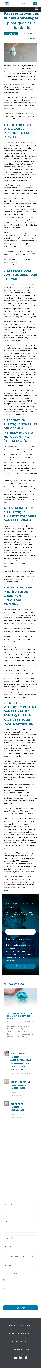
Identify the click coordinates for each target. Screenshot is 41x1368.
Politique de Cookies (20, 1341)
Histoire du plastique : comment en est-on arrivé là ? (20, 1016)
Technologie (11, 34)
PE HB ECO (24, 262)
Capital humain (25, 1326)
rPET (33, 254)
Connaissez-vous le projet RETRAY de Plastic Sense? (20, 1085)
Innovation (15, 1095)
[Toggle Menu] (36, 9)
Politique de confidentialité (20, 1333)
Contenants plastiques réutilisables (17, 1107)
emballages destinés (19, 301)
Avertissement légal (20, 1349)
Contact (12, 1326)
